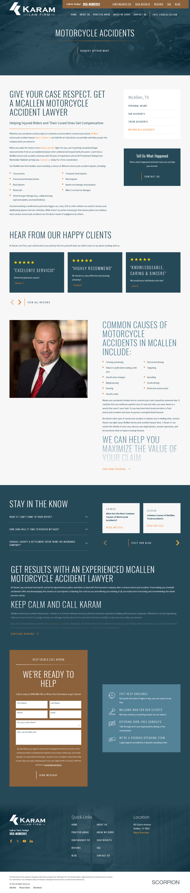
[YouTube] (24, 841)
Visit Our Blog (142, 542)
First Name (22, 703)
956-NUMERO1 (91, 4)
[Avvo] (37, 841)
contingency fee (56, 623)
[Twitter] (17, 841)
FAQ (169, 4)
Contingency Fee (122, 4)
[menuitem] (152, 106)
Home (74, 824)
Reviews (158, 4)
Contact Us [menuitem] (140, 14)
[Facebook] (11, 841)
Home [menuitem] (74, 14)
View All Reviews (39, 302)
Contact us (45, 159)
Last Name (55, 703)
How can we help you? (27, 732)
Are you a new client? (26, 722)
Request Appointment (94, 50)
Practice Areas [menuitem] (101, 14)
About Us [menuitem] (85, 14)
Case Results (142, 4)
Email (53, 712)
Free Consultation (165, 14)
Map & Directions (141, 832)
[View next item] (19, 302)
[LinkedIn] (31, 841)
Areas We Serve (105, 832)
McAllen (94, 133)
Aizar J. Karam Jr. (42, 137)
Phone (20, 712)
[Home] (32, 9)
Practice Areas (80, 832)
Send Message (48, 775)
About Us (102, 824)
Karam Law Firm (47, 147)
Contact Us (152, 176)
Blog (177, 4)
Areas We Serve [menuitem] (122, 14)
